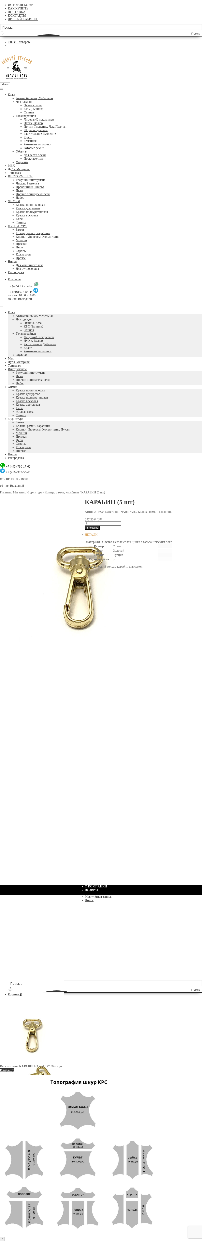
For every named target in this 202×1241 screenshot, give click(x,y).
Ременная (30, 140)
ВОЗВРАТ (92, 890)
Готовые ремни (34, 148)
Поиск (89, 900)
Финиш (21, 222)
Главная (5, 492)
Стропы (21, 251)
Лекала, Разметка (27, 183)
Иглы (19, 190)
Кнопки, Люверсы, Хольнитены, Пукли (43, 429)
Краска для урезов (28, 208)
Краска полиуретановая (32, 211)
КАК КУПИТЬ (18, 8)
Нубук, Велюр (33, 123)
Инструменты (17, 369)
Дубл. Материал (19, 169)
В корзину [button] (92, 679)
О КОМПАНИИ (96, 886)
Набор (20, 197)
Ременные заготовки (37, 144)
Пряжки (21, 243)
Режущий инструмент (30, 180)
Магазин (19, 492)
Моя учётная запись (98, 896)
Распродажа (16, 272)
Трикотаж (14, 172)
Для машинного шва (29, 265)
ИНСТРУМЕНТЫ (20, 176)
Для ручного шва (27, 268)
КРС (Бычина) (33, 108)
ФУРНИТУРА (17, 226)
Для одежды (24, 101)
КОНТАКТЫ (17, 15)
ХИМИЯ (14, 201)
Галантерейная (26, 116)
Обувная (21, 151)
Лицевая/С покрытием (39, 119)
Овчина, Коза (33, 105)
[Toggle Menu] (1, 89)
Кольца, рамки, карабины (33, 233)
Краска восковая (27, 215)
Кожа (11, 94)
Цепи (19, 247)
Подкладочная (33, 158)
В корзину (92, 527)
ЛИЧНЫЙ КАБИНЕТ (23, 19)
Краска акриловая (28, 404)
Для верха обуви (35, 155)
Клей (19, 219)
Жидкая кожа (25, 411)
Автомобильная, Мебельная (34, 98)
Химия (12, 386)
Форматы (22, 162)
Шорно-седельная (36, 130)
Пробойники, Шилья (30, 187)
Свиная (29, 112)
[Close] (1, 306)
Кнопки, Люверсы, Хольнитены (37, 236)
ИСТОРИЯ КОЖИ (21, 5)
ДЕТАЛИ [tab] (91, 534)
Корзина (15, 994)
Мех (11, 358)
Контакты (14, 279)
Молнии (21, 240)
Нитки (12, 261)
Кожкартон (23, 254)
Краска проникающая (30, 204)
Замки (20, 229)
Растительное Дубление (40, 133)
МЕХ (11, 165)
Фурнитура (15, 418)
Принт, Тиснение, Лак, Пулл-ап (45, 126)
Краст (28, 137)
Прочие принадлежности (33, 194)
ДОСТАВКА (16, 12)
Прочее (21, 258)
